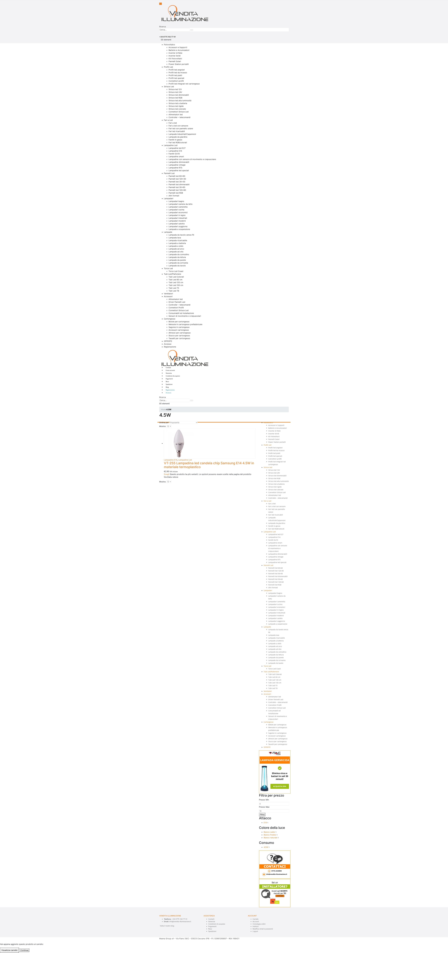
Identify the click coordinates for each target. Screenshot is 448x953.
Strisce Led (169, 86)
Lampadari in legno (177, 215)
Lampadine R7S (175, 167)
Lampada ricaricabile (178, 240)
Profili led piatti (175, 75)
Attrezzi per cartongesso (180, 333)
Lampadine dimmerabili (179, 162)
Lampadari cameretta (178, 207)
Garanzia (169, 373)
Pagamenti (169, 379)
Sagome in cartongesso (179, 327)
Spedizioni (169, 384)
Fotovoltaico (169, 44)
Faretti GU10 (174, 153)
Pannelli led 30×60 (177, 187)
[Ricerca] (191, 30)
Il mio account (170, 370)
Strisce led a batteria (178, 103)
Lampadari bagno (176, 201)
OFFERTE (168, 341)
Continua (24, 950)
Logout (255, 931)
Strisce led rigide (176, 106)
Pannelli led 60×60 (177, 176)
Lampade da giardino (178, 137)
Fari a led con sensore (178, 126)
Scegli (166, 474)
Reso (167, 382)
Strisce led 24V (175, 92)
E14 (265, 822)
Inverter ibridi (174, 56)
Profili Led (168, 67)
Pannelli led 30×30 (177, 181)
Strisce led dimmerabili (179, 95)
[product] (209, 443)
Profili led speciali (176, 78)
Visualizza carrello (9, 950)
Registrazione (170, 347)
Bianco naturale (270, 837)
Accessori (168, 296)
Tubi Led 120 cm (176, 282)
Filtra (262, 814)
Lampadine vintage (177, 165)
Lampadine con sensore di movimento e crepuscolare (192, 159)
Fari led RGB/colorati (178, 142)
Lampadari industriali (178, 218)
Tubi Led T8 (174, 291)
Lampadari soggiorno (178, 226)
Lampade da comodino (179, 254)
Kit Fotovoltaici (175, 58)
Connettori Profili (176, 307)
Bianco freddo (270, 835)
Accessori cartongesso (179, 330)
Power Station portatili (179, 64)
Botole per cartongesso (179, 321)
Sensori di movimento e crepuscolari (185, 316)
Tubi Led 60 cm (175, 279)
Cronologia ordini (259, 924)
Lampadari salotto (177, 223)
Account (256, 921)
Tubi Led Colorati (176, 277)
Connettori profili (176, 81)
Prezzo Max (264, 807)
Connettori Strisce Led (179, 112)
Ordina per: (164, 422)
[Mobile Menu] (160, 4)
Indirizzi (256, 926)
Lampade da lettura (177, 257)
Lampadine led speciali (179, 170)
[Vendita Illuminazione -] (183, 13)
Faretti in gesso (175, 140)
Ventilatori (168, 293)
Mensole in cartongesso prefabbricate (185, 324)
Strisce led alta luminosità (180, 100)
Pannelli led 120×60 (177, 190)
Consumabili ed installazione (181, 313)
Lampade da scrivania (178, 263)
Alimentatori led (176, 114)
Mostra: (162, 426)
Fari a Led (168, 120)
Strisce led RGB (175, 98)
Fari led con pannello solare (181, 128)
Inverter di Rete (175, 53)
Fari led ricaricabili (177, 131)
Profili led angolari (177, 70)
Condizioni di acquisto (173, 376)
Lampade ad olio (176, 251)
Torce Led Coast (176, 271)
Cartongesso (169, 319)
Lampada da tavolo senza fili (181, 235)
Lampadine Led (170, 145)
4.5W (266, 847)
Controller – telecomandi (179, 117)
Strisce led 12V (175, 89)
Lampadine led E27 (177, 148)
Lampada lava (175, 237)
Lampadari (168, 198)
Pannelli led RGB (176, 193)
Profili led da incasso (178, 72)
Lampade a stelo (176, 246)
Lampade (168, 232)
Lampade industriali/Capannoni (182, 134)
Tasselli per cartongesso (179, 338)
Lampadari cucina (176, 209)
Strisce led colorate (177, 109)
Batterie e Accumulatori (179, 50)
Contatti (168, 368)
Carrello (255, 919)
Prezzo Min (264, 800)
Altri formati (174, 195)
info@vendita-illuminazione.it (180, 921)
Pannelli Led (169, 173)
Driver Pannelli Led (177, 302)
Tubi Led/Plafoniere (172, 274)
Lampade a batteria (177, 243)
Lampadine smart (176, 156)
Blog (167, 387)
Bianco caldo (269, 832)
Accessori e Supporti (178, 47)
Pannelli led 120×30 (177, 179)
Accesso (167, 344)
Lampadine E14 (175, 151)
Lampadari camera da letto (180, 204)
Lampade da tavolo (177, 265)
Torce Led (168, 268)
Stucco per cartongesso (179, 335)
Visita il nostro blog (167, 926)
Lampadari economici (178, 212)
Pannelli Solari (175, 61)
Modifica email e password (263, 929)
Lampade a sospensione (179, 229)
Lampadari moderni (177, 221)
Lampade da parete (177, 260)
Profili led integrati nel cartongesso (184, 84)
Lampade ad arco (176, 249)
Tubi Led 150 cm (176, 285)
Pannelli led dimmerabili (179, 184)
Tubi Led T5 (174, 288)
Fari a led (173, 123)
